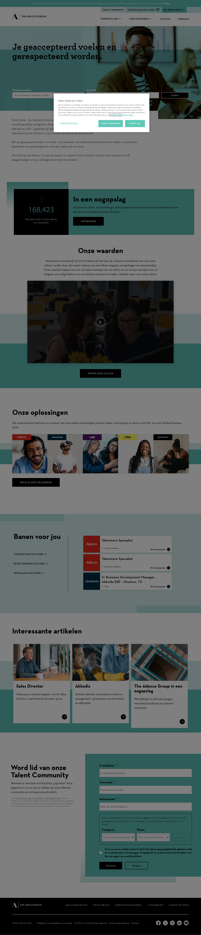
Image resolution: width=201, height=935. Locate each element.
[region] (101, 112)
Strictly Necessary (110, 123)
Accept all (135, 123)
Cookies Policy (116, 115)
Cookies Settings (69, 123)
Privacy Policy (127, 115)
